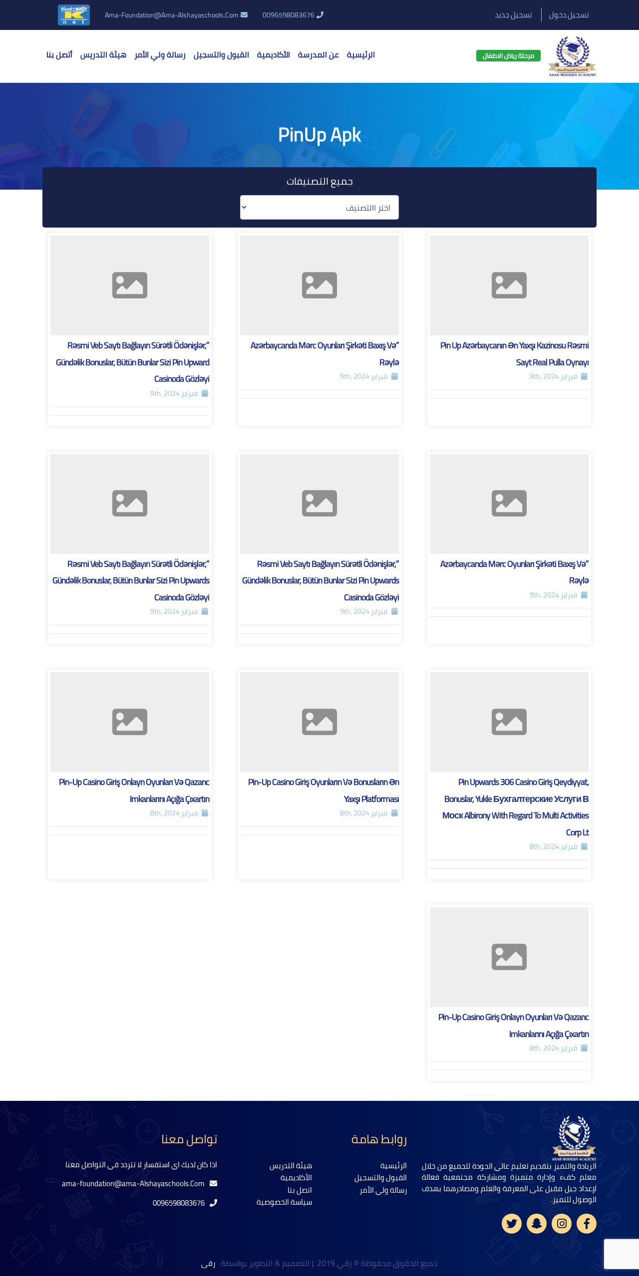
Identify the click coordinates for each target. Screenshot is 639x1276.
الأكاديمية (273, 54)
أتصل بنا (59, 54)
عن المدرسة (318, 54)
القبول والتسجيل (221, 54)
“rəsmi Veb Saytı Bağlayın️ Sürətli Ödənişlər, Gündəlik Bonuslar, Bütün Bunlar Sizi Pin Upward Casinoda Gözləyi (132, 362)
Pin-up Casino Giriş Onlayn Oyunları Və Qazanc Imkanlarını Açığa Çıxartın (134, 790)
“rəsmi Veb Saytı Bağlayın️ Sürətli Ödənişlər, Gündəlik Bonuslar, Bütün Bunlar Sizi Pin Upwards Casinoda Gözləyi (320, 580)
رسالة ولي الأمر (160, 54)
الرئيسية (361, 54)
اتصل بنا (300, 1190)
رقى (209, 1263)
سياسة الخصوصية (284, 1202)
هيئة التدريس (103, 54)
